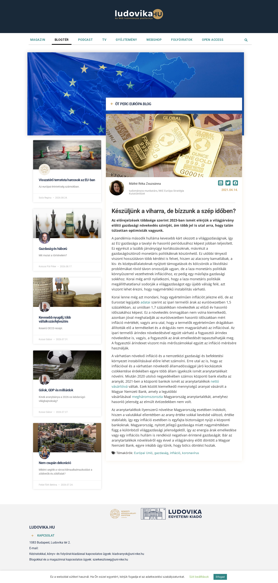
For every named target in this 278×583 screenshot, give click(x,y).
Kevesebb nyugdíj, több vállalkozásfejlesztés (55, 319)
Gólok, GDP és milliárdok (56, 390)
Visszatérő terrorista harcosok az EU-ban (67, 180)
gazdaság (161, 453)
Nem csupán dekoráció (55, 463)
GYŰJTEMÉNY (126, 40)
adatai (145, 302)
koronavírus (190, 453)
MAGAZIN (37, 40)
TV (104, 40)
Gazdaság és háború (53, 249)
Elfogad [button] (220, 576)
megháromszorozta (147, 396)
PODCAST (85, 40)
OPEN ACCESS (213, 40)
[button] (220, 182)
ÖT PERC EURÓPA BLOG (133, 104)
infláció (175, 453)
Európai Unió (143, 453)
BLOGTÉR (62, 40)
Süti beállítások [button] (199, 576)
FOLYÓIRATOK (182, 40)
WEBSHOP (154, 40)
